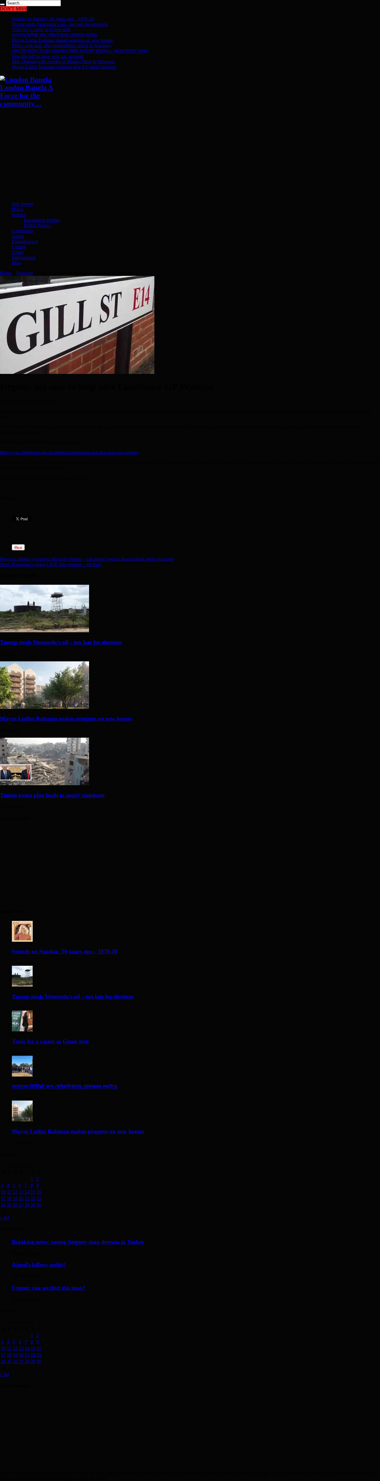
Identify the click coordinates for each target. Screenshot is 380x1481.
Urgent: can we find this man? (49, 1288)
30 (39, 1204)
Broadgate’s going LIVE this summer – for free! (51, 564)
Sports (18, 236)
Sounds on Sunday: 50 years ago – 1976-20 (53, 18)
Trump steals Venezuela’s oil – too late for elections (59, 24)
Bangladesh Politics (42, 220)
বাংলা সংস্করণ (22, 204)
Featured (24, 273)
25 (9, 1204)
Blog (16, 262)
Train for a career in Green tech (41, 29)
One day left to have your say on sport (47, 56)
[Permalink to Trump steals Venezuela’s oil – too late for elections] (44, 630)
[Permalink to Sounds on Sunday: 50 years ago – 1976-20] (22, 940)
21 (27, 1198)
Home (17, 209)
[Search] (2, 4)
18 (9, 1198)
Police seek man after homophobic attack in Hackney (61, 45)
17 (3, 1198)
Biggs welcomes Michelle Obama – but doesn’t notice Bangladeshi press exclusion (87, 559)
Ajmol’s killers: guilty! (39, 1265)
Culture (19, 246)
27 (21, 1204)
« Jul (4, 1217)
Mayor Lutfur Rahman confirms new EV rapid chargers (64, 66)
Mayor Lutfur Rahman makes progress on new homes (62, 40)
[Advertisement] (178, 155)
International (23, 257)
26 (15, 1204)
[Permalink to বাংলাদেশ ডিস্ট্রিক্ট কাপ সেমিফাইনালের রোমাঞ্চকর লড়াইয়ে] (22, 1074)
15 (33, 1191)
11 (9, 1191)
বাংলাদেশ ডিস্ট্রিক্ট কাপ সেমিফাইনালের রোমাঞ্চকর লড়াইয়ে (54, 34)
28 (27, 1204)
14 (27, 1191)
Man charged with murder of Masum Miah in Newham (63, 61)
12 (15, 1191)
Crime (17, 252)
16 (39, 1191)
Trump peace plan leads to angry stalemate (52, 795)
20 (21, 1198)
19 (15, 1198)
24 (3, 1204)
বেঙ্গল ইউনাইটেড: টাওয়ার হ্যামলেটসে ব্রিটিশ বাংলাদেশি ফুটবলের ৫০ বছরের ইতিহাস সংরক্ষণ (80, 50)
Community (23, 230)
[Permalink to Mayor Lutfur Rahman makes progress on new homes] (44, 707)
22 (33, 1198)
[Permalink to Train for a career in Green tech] (22, 1029)
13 (21, 1191)
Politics (19, 214)
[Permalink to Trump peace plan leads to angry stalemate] (44, 783)
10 (3, 1191)
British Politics (37, 225)
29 (33, 1204)
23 (39, 1198)
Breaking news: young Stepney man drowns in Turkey (78, 1242)
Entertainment (25, 241)
